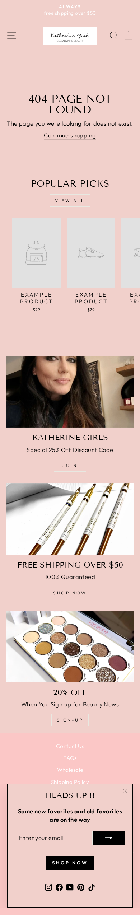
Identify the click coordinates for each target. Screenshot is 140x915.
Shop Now (70, 593)
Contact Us (70, 746)
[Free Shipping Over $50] (70, 519)
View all (70, 200)
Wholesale (70, 769)
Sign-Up (70, 720)
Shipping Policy (70, 782)
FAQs (70, 758)
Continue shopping (70, 135)
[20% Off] (70, 646)
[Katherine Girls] (70, 392)
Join (69, 465)
